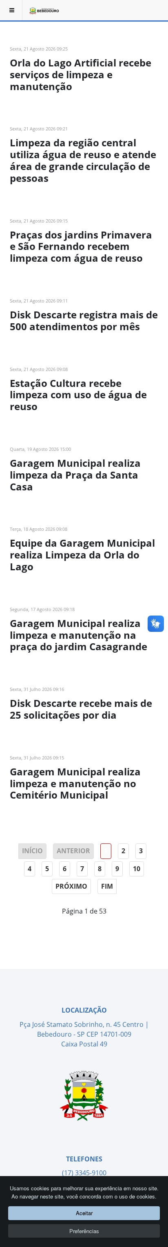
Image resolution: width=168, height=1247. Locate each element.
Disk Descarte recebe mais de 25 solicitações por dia (81, 709)
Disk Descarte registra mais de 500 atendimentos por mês (84, 320)
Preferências (84, 1231)
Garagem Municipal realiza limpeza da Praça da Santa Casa (75, 474)
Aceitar (84, 1213)
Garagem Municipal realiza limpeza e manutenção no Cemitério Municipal (75, 783)
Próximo (71, 886)
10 (136, 868)
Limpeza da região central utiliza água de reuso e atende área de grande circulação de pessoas (83, 160)
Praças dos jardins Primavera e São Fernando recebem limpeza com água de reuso (81, 246)
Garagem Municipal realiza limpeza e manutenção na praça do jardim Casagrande (78, 634)
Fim (107, 886)
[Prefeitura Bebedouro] (43, 10)
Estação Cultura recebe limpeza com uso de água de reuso (78, 394)
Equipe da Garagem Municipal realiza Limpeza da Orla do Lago (82, 554)
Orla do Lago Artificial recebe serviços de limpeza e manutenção (80, 74)
